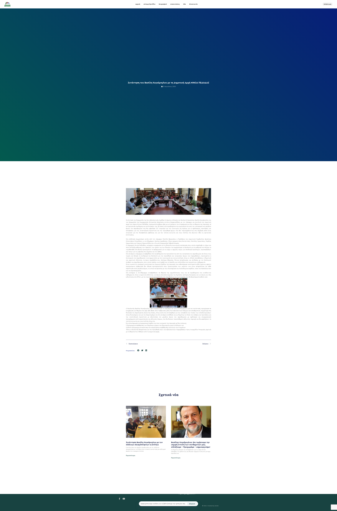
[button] (138, 350)
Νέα (184, 4)
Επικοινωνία (193, 4)
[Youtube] (124, 499)
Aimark (217, 505)
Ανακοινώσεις (175, 4)
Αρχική (137, 4)
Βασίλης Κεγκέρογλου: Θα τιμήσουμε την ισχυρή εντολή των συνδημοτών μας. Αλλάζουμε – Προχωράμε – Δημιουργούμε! (191, 444)
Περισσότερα (130, 455)
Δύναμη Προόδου (149, 4)
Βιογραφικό (163, 4)
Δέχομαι (192, 504)
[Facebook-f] (119, 499)
